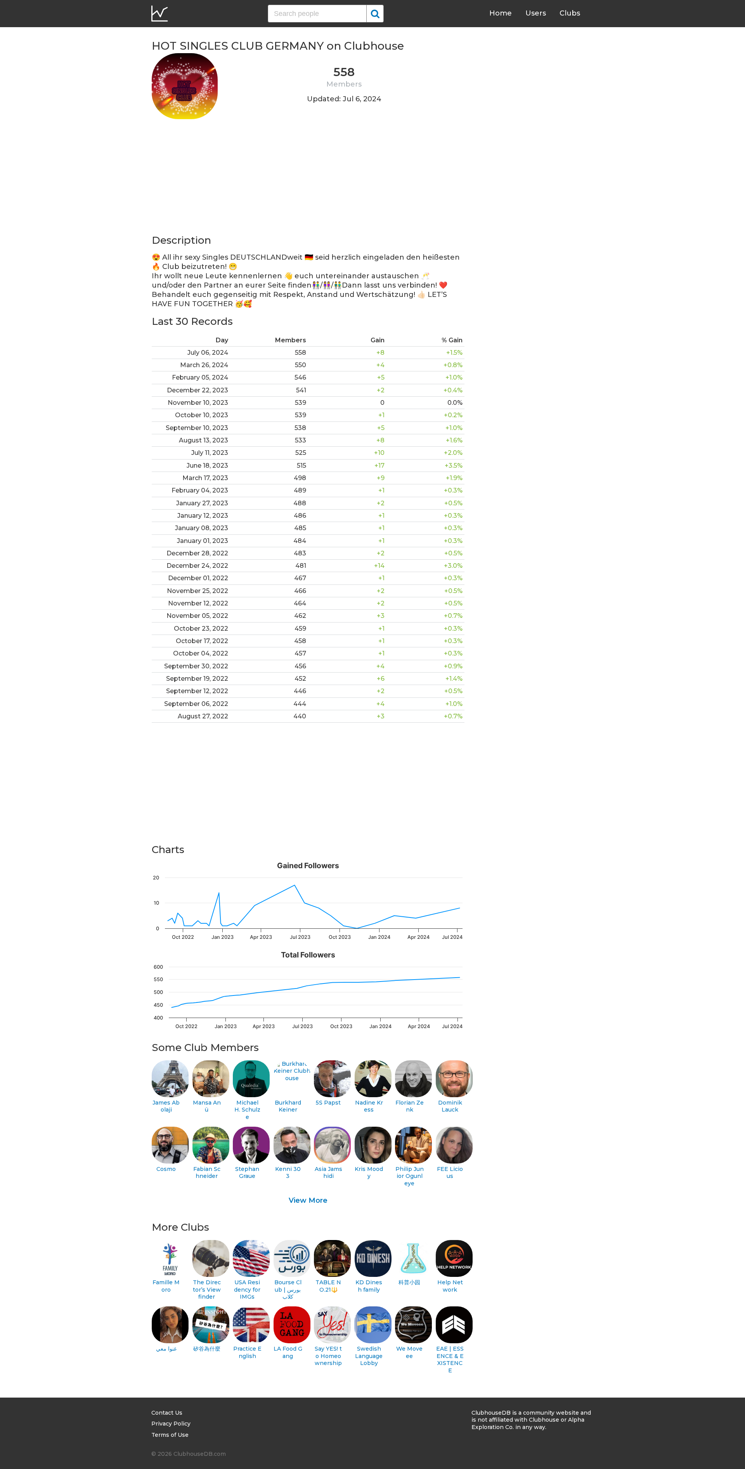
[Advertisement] (308, 179)
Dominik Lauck (450, 1106)
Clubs (570, 13)
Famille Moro (166, 1286)
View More (308, 1200)
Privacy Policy (171, 1423)
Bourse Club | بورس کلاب (287, 1289)
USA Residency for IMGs (247, 1289)
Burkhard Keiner (288, 1106)
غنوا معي (166, 1348)
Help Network (450, 1286)
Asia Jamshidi (328, 1172)
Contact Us (166, 1412)
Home (500, 13)
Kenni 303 (288, 1172)
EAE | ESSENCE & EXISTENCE (450, 1359)
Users (535, 13)
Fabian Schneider (206, 1172)
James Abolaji (166, 1106)
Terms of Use (170, 1434)
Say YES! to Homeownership (328, 1356)
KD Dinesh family (368, 1286)
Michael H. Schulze (247, 1109)
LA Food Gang (288, 1352)
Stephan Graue (247, 1172)
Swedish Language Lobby (369, 1356)
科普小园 (409, 1282)
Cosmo (166, 1168)
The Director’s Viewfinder (207, 1289)
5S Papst (328, 1102)
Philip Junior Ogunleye (409, 1176)
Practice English (247, 1352)
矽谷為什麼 (206, 1348)
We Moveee (409, 1352)
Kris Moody (369, 1172)
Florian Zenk (409, 1106)
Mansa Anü (207, 1106)
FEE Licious (450, 1172)
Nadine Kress (369, 1106)
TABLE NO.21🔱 (328, 1286)
